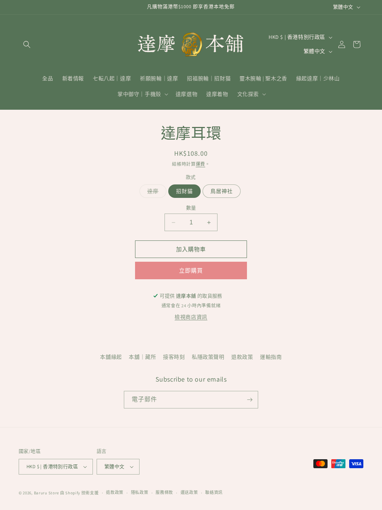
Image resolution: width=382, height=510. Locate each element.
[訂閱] (249, 399)
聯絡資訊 (214, 492)
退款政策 (242, 357)
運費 (200, 164)
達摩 (155, 192)
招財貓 (184, 191)
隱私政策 (139, 492)
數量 (191, 208)
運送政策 (189, 492)
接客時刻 (174, 357)
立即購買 (191, 270)
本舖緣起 (111, 357)
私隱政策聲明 (208, 357)
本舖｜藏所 (142, 357)
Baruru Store (46, 492)
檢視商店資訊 (191, 317)
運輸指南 (271, 357)
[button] (27, 44)
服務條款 (164, 492)
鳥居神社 (221, 191)
